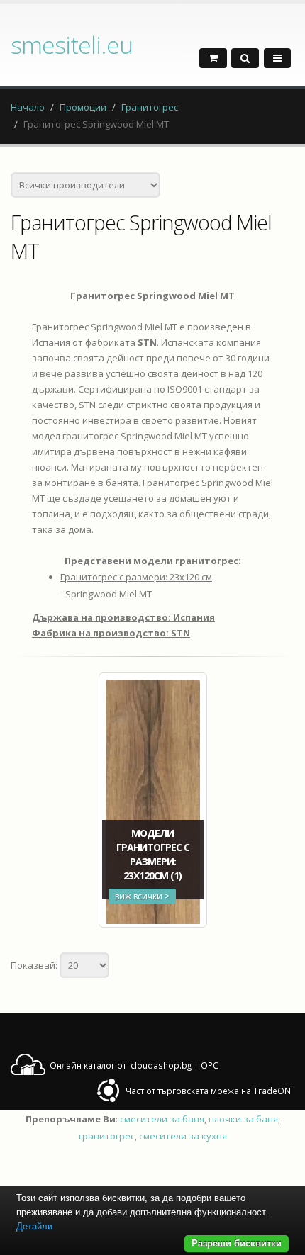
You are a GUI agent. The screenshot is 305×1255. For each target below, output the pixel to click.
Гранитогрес (149, 107)
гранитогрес (107, 1136)
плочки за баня (243, 1119)
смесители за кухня (183, 1136)
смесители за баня (162, 1119)
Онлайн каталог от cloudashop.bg (121, 1065)
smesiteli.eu (72, 44)
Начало (28, 107)
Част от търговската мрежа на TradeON (208, 1090)
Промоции (83, 107)
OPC (209, 1065)
